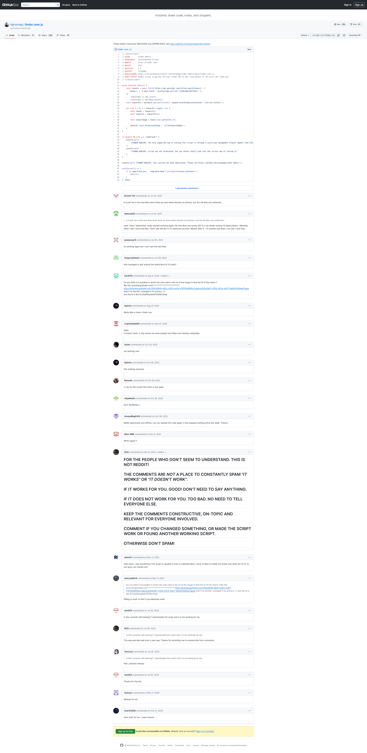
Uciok (127, 344)
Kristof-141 (129, 196)
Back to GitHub (79, 5)
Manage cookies (208, 745)
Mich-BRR (129, 434)
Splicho (128, 305)
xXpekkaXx (129, 398)
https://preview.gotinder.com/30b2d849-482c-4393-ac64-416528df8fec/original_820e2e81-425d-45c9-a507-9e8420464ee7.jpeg (186, 288)
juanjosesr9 (130, 240)
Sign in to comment (205, 731)
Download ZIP (355, 35)
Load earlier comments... (187, 188)
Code (11, 35)
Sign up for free (125, 731)
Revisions (27, 35)
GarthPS (128, 276)
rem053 (128, 610)
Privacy (153, 745)
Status (170, 745)
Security (161, 745)
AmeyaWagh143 (132, 416)
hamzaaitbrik (130, 578)
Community (179, 745)
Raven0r (128, 380)
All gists (66, 5)
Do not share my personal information (232, 745)
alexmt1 (128, 557)
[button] (338, 35)
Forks (64, 35)
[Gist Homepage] (10, 4)
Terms (145, 745)
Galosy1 (128, 693)
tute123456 (130, 710)
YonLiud (128, 651)
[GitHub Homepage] (121, 745)
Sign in (348, 4)
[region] (183, 117)
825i (126, 452)
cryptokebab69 (131, 323)
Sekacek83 (129, 213)
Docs (188, 745)
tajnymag (16, 24)
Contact (196, 745)
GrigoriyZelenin (132, 258)
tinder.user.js (34, 24)
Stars (47, 35)
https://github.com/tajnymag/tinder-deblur (190, 44)
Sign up (359, 4)
